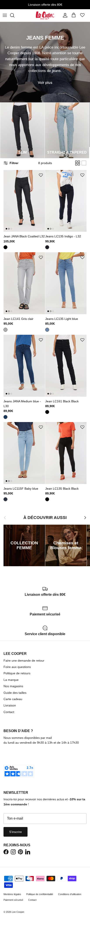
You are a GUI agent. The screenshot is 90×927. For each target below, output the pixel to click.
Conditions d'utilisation (69, 894)
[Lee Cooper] (45, 15)
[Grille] (77, 163)
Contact (8, 712)
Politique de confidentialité (39, 894)
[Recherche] (14, 15)
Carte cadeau (12, 699)
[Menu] (5, 15)
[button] (41, 175)
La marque (11, 680)
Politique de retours (16, 673)
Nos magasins (13, 686)
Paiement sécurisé (13, 900)
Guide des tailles (14, 692)
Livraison (9, 705)
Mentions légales (12, 894)
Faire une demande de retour (23, 660)
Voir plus (45, 82)
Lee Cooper (18, 912)
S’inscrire (15, 832)
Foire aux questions (17, 667)
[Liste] (84, 163)
